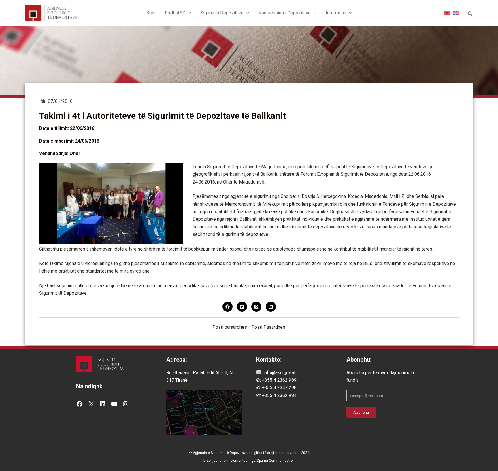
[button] (188, 13)
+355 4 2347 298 (279, 387)
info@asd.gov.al (278, 372)
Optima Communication (275, 461)
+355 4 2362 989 (279, 380)
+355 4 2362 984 (279, 395)
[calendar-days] (42, 101)
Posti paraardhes (229, 327)
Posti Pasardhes (268, 327)
